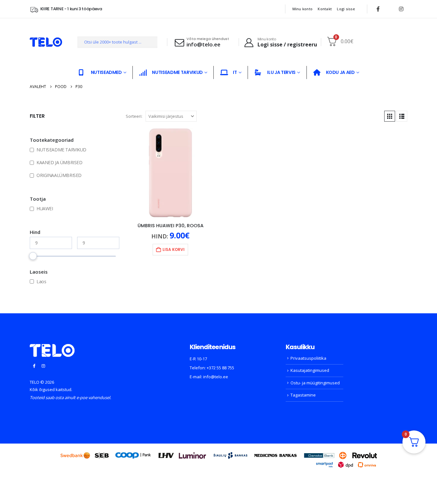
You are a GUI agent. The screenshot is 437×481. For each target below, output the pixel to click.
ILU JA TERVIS (281, 72)
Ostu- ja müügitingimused (315, 383)
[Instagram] (401, 9)
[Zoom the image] (52, 348)
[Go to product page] (170, 173)
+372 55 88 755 (220, 368)
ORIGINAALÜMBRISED (59, 175)
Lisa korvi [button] (174, 249)
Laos (41, 281)
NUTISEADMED (106, 72)
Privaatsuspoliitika (308, 358)
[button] (389, 116)
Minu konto (302, 8)
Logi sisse (346, 8)
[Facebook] (378, 9)
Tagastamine (303, 395)
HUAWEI (44, 208)
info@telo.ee (215, 377)
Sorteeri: (134, 116)
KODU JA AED (340, 72)
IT (235, 72)
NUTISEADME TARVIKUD (177, 72)
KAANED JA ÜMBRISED (59, 162)
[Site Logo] (46, 42)
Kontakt (325, 8)
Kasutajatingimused (309, 370)
